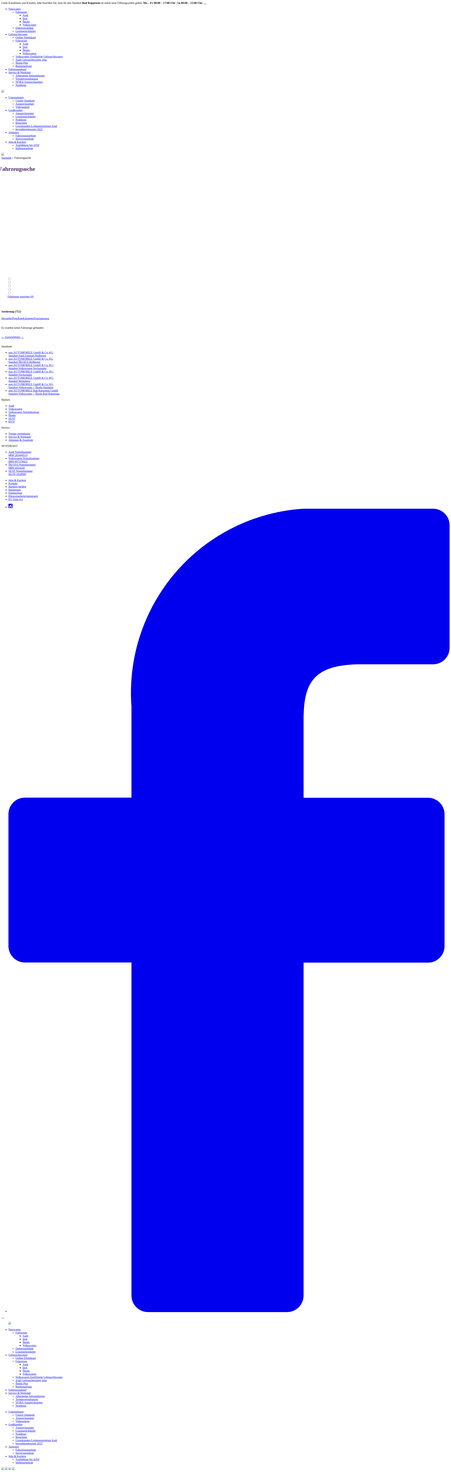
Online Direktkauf (26, 37)
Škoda (26, 21)
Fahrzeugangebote (26, 135)
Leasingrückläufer (26, 31)
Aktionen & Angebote (20, 439)
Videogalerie (23, 107)
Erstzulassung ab (17, 266)
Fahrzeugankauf (17, 69)
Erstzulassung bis (17, 272)
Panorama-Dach (21, 293)
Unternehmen (16, 97)
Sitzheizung (18, 289)
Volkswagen (29, 24)
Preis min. (13, 234)
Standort (12, 196)
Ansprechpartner (25, 103)
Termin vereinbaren (19, 433)
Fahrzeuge (21, 12)
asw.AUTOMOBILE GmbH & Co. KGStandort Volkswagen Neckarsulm (30, 367)
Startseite (6, 157)
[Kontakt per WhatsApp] (2, 1468)
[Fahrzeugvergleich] (9, 1468)
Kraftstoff (13, 215)
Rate (20, 318)
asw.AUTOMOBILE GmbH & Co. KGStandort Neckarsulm (30, 373)
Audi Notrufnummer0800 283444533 (19, 453)
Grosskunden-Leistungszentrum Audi (36, 126)
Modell (12, 189)
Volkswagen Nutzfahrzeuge (23, 412)
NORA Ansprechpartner (29, 81)
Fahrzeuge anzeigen (21, 296)
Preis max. (13, 240)
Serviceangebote (25, 138)
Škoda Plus (22, 62)
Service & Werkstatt (19, 72)
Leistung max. (15, 228)
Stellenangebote (24, 148)
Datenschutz (15, 492)
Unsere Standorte (25, 100)
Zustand (12, 202)
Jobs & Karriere (17, 141)
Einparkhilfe (19, 282)
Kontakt (12, 483)
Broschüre (21, 122)
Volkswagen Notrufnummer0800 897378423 (23, 460)
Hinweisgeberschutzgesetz (23, 496)
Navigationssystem (22, 286)
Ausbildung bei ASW (27, 145)
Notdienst (21, 85)
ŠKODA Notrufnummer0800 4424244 (22, 466)
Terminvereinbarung (27, 78)
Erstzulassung (41, 318)
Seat (25, 18)
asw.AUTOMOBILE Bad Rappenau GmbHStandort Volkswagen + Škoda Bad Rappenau (34, 392)
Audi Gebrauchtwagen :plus (31, 59)
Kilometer (28, 318)
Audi (25, 15)
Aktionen (13, 132)
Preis (15, 318)
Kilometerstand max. (19, 259)
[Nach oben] (13, 1468)
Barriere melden (17, 486)
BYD (11, 421)
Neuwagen (14, 8)
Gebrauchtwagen (17, 34)
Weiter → (18, 337)
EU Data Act (15, 499)
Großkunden (15, 110)
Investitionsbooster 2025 (29, 129)
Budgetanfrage (24, 66)
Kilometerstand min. (19, 253)
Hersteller (13, 183)
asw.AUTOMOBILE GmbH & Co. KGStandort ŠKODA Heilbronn (30, 360)
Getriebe (12, 209)
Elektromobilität (24, 27)
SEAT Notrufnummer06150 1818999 (20, 473)
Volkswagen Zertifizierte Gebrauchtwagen (39, 56)
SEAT (11, 418)
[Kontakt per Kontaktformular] (6, 1468)
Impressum (14, 489)
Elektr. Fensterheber (23, 279)
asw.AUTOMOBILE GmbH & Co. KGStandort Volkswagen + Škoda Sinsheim (30, 386)
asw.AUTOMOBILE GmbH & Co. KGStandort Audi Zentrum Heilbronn (30, 354)
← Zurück (7, 337)
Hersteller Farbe (16, 247)
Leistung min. (15, 221)
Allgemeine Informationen (30, 75)
